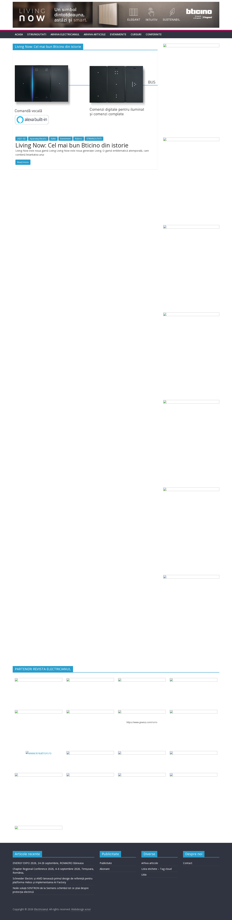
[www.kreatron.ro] (38, 753)
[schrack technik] (90, 775)
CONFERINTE (154, 34)
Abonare (105, 869)
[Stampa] (141, 775)
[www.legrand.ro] (90, 680)
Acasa (19, 34)
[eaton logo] (193, 680)
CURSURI (136, 34)
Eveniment (65, 138)
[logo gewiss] (141, 712)
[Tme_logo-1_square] (193, 775)
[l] (90, 712)
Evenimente (118, 34)
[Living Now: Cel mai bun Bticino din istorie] (85, 55)
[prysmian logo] (38, 775)
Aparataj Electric (38, 138)
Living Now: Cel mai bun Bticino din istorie (71, 145)
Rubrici (78, 138)
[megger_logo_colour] (38, 828)
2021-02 (21, 138)
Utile (144, 874)
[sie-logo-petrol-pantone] (141, 680)
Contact (187, 863)
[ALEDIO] (141, 753)
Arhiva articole (95, 34)
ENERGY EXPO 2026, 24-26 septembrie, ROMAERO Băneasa (48, 863)
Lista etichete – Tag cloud (156, 869)
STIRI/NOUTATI (36, 34)
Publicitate (106, 863)
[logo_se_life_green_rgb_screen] (38, 680)
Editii (53, 138)
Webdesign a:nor (81, 909)
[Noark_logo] (193, 712)
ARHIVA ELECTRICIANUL (65, 34)
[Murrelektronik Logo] (90, 753)
